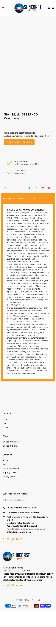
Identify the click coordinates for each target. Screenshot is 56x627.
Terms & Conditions (11, 468)
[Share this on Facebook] (36, 187)
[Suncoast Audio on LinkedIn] (17, 539)
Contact (6, 427)
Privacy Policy (9, 476)
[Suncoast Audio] (28, 8)
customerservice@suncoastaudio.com (23, 512)
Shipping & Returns (11, 472)
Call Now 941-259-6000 (19, 142)
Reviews (22, 198)
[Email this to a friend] (49, 187)
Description (8, 198)
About (5, 460)
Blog (5, 423)
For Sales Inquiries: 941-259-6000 (22, 507)
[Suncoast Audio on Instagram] (12, 539)
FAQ (4, 464)
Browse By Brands (10, 446)
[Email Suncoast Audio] (21, 539)
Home (5, 419)
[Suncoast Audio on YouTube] (8, 539)
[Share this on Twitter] (29, 187)
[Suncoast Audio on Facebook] (4, 539)
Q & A (34, 198)
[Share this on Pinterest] (42, 187)
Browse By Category (11, 442)
